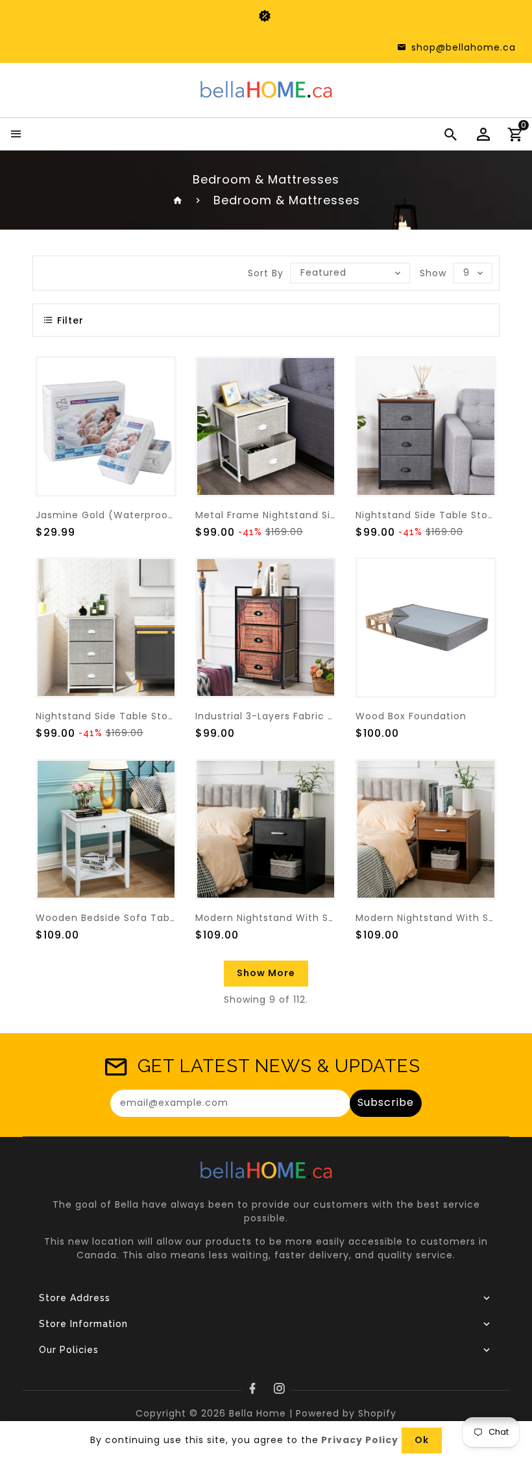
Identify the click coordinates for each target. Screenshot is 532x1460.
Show (433, 273)
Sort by (266, 273)
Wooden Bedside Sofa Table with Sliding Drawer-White (176, 917)
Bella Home (257, 1413)
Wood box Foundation (411, 716)
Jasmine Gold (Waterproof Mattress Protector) (157, 515)
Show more (266, 972)
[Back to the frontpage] (178, 200)
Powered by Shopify (346, 1413)
